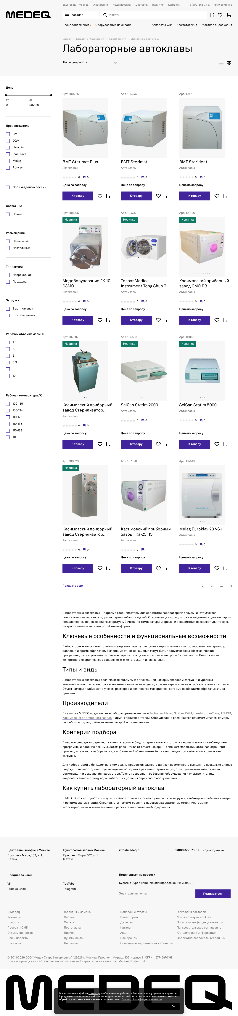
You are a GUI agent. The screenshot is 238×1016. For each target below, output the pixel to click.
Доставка (142, 5)
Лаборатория (96, 39)
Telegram (69, 889)
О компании (100, 5)
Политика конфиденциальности (200, 922)
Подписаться (213, 893)
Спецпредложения (75, 25)
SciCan (179, 713)
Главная (66, 39)
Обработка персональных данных (201, 938)
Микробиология (117, 39)
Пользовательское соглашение (199, 927)
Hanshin (198, 713)
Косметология (187, 25)
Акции (124, 933)
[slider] (6, 95)
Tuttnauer (156, 713)
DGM (188, 713)
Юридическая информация (196, 933)
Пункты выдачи (75, 938)
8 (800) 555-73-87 (200, 5)
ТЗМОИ (226, 713)
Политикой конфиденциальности (142, 999)
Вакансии (14, 943)
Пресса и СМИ (17, 927)
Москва (75, 5)
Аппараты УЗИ (162, 25)
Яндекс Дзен (16, 889)
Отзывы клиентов (20, 933)
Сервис (69, 917)
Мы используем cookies (194, 917)
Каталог (80, 39)
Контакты (174, 5)
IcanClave (212, 713)
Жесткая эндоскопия (217, 25)
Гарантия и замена (77, 912)
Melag (168, 713)
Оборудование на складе (113, 25)
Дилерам (127, 922)
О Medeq (13, 912)
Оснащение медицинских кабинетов (146, 943)
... (221, 585)
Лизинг (69, 933)
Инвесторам (129, 917)
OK (173, 1006)
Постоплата (72, 927)
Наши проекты (121, 5)
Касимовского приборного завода (87, 718)
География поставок (191, 912)
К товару (78, 195)
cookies (93, 993)
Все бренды (129, 938)
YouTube (69, 883)
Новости (13, 922)
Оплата (69, 922)
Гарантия (158, 5)
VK (9, 883)
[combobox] (90, 63)
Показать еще (72, 585)
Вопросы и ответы (133, 912)
